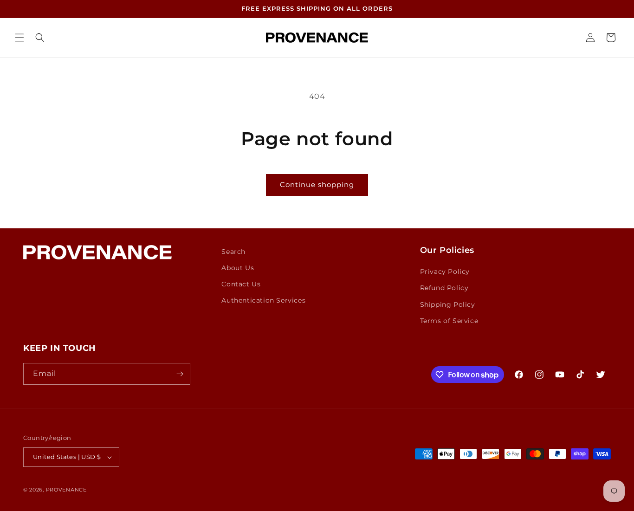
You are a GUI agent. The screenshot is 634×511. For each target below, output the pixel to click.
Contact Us (240, 284)
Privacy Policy (445, 271)
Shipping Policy (447, 304)
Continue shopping (317, 184)
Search (233, 251)
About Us (237, 268)
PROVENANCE (66, 489)
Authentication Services (263, 300)
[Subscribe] (179, 374)
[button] (19, 37)
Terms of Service (449, 321)
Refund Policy (444, 288)
